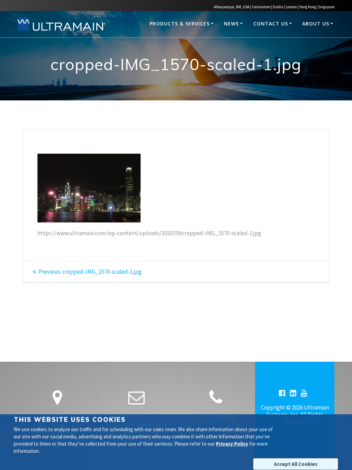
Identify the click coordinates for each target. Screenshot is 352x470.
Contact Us (270, 23)
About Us (315, 23)
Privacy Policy (232, 443)
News (231, 23)
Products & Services (180, 23)
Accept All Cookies (295, 464)
